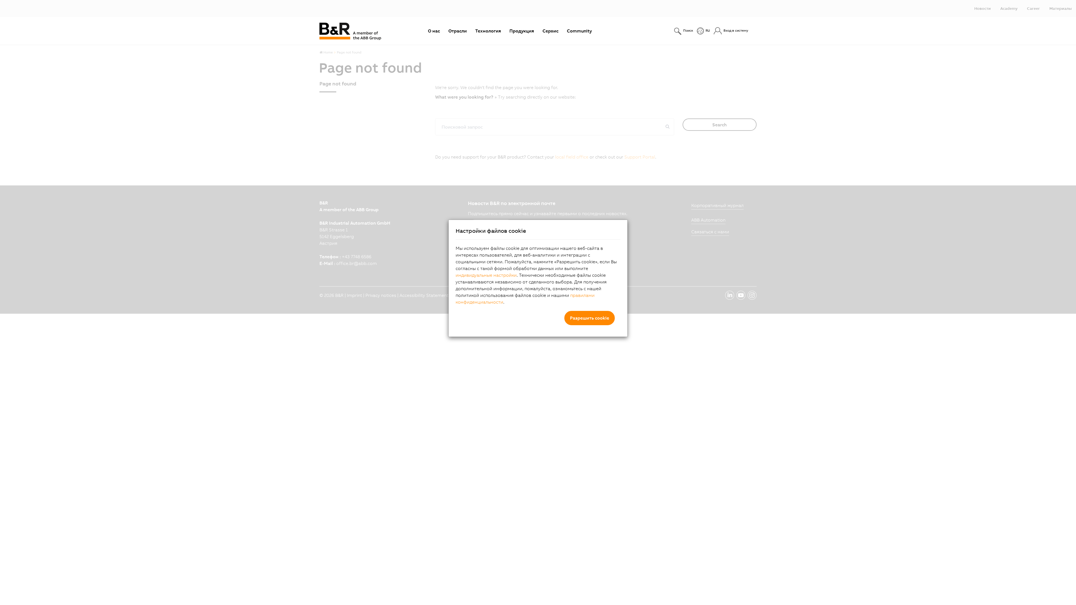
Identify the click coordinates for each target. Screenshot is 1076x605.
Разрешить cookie (589, 318)
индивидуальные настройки (486, 275)
